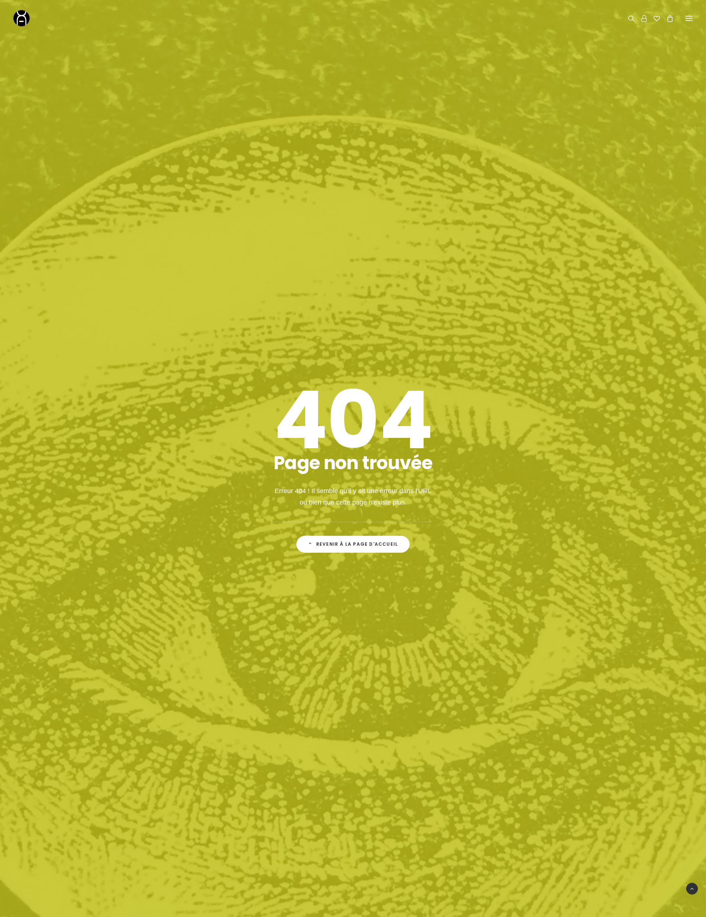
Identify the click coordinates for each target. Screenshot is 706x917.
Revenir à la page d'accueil (357, 544)
